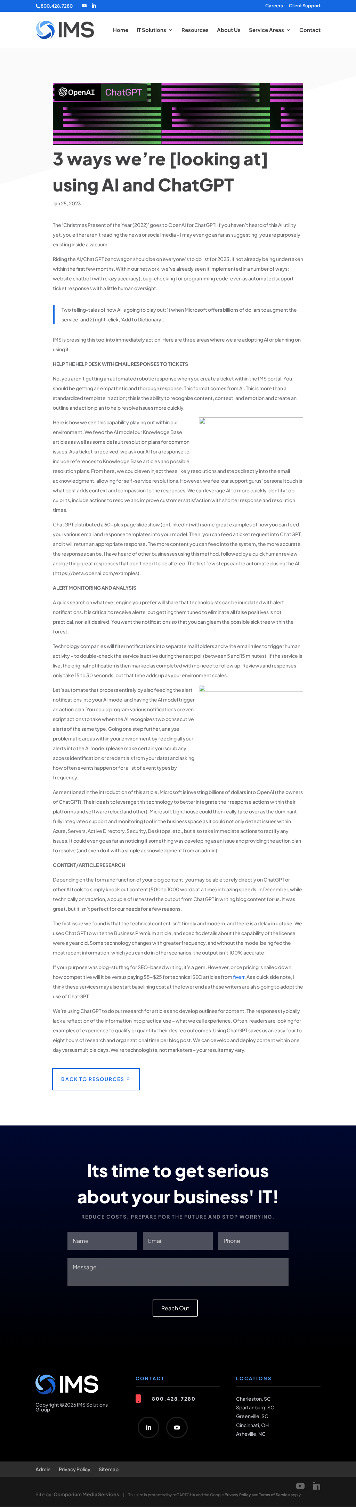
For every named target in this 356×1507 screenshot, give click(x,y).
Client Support (305, 5)
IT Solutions (151, 30)
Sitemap (109, 1469)
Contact (310, 30)
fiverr (238, 977)
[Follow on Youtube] (177, 1427)
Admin (42, 1469)
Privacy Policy (74, 1469)
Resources (195, 30)
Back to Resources (92, 1079)
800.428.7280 (57, 6)
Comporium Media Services (86, 1494)
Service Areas (266, 30)
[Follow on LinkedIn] (148, 1427)
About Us (229, 30)
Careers (274, 5)
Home (120, 30)
